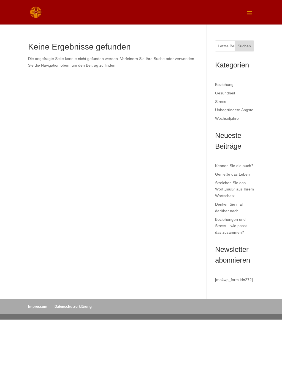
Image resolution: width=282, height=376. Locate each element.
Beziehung (224, 84)
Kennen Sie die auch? (234, 166)
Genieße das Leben (232, 174)
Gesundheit (225, 93)
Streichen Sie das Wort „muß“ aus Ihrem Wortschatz (234, 189)
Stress (220, 101)
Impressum (37, 306)
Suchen (244, 46)
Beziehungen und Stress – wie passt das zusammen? (231, 226)
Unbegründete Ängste (234, 110)
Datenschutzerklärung (73, 306)
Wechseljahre (227, 118)
